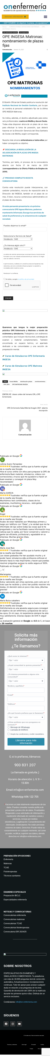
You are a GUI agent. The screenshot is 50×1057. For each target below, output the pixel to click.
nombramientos (40, 381)
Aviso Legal (24, 1044)
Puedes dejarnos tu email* (15, 225)
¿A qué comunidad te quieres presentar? (24, 665)
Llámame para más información (26, 741)
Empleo (31, 1048)
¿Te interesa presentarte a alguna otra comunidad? (23, 675)
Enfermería (8, 859)
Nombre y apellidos (16, 686)
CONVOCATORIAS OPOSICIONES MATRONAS (24, 27)
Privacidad (33, 1044)
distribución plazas (26, 381)
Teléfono (11, 704)
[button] (45, 16)
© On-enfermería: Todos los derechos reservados (34, 1035)
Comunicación (7, 49)
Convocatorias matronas (14, 919)
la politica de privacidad (26, 279)
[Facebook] (6, 1023)
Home (4, 27)
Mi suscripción (41, 1048)
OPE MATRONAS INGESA (10, 32)
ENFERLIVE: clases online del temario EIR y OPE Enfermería (21, 395)
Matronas (8, 863)
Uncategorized (24, 32)
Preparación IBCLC (12, 895)
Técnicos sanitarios (12, 876)
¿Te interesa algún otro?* (14, 245)
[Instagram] (12, 1023)
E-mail (10, 695)
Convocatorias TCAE (13, 923)
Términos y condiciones (12, 1044)
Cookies (42, 1044)
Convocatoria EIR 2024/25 (15, 932)
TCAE (6, 868)
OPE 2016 (6, 384)
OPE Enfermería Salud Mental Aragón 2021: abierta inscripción (27, 409)
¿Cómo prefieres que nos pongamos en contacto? (24, 723)
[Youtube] (19, 1023)
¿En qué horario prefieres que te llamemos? (26, 713)
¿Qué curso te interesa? (18, 656)
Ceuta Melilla (13, 381)
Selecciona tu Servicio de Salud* (18, 236)
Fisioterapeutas (10, 872)
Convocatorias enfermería (15, 915)
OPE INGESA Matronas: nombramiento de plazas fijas (22, 41)
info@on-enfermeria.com (26, 1002)
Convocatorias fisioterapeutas (16, 928)
